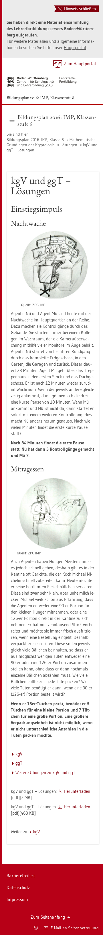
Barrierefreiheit (21, 875)
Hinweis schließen (79, 8)
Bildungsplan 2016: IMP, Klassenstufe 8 (40, 97)
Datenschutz (18, 887)
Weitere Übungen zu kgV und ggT (45, 772)
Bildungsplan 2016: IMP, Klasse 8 (36, 139)
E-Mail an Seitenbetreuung (75, 927)
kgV (18, 754)
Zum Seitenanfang (48, 917)
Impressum (17, 899)
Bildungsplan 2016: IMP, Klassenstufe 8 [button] (56, 120)
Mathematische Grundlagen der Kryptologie (51, 142)
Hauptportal (75, 47)
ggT (18, 763)
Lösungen (68, 144)
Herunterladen (77, 791)
